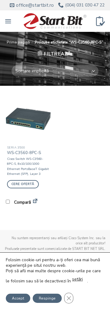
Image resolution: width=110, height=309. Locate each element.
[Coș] (100, 21)
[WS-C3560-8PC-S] (28, 118)
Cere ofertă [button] (22, 184)
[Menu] (8, 21)
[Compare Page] (35, 202)
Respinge (47, 298)
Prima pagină (18, 42)
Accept (18, 298)
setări (77, 279)
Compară (22, 202)
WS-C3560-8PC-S (24, 153)
